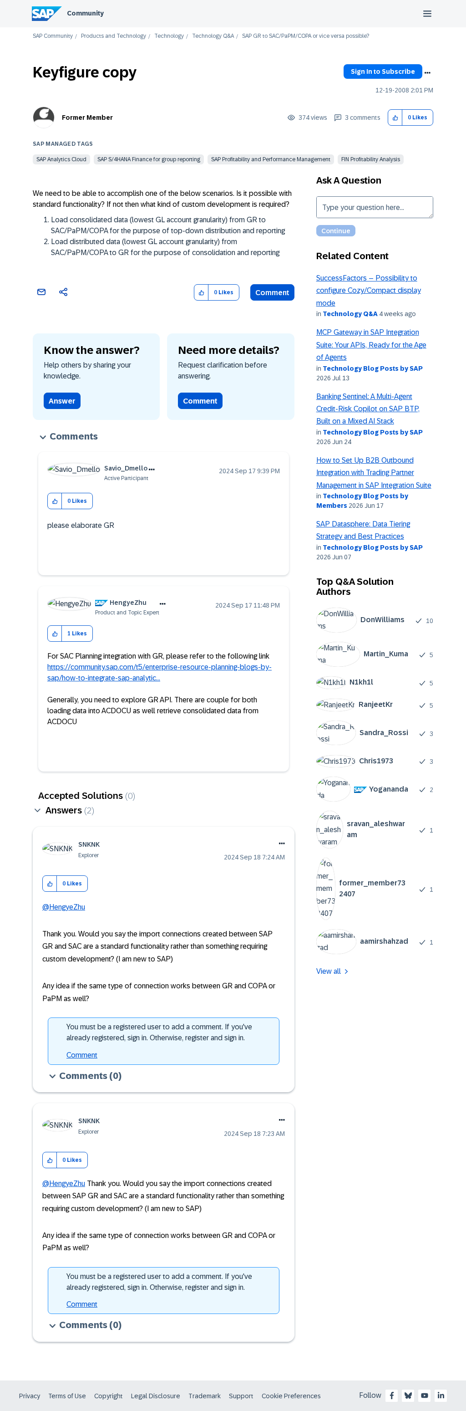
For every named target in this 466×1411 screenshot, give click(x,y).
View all (328, 971)
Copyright (108, 1396)
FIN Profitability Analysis (370, 159)
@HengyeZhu (63, 907)
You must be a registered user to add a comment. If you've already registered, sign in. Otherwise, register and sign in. (159, 1032)
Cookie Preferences (291, 1396)
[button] (395, 118)
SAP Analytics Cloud (61, 159)
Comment (272, 293)
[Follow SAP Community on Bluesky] (408, 1395)
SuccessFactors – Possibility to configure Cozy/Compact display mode (368, 290)
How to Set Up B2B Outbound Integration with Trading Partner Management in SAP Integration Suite (373, 472)
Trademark (204, 1396)
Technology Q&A (213, 36)
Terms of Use (67, 1396)
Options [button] (427, 73)
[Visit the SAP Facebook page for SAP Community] (391, 1395)
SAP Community (53, 36)
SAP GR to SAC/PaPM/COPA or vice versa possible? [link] (305, 36)
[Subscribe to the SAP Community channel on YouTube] (424, 1395)
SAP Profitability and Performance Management (270, 159)
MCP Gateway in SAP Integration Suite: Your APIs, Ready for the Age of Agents (371, 344)
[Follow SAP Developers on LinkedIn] (441, 1395)
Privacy (29, 1396)
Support (241, 1396)
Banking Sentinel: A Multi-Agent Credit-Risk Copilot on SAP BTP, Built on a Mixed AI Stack (368, 409)
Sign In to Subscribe (383, 71)
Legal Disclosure (155, 1396)
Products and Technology (113, 36)
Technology (169, 36)
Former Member (87, 117)
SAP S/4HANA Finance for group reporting (148, 159)
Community (85, 13)
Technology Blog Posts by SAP (373, 368)
